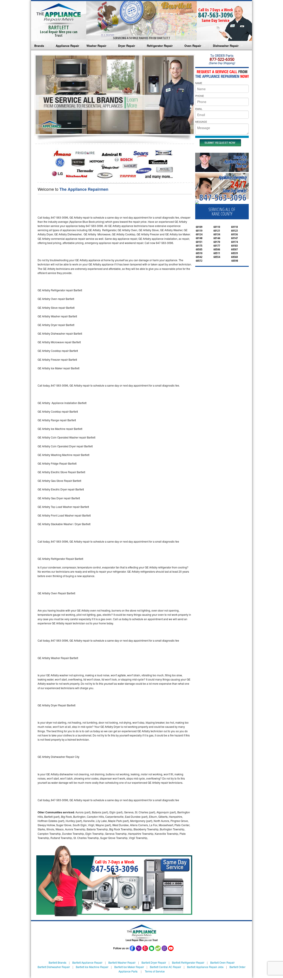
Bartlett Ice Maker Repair (129, 967)
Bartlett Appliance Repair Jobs (205, 967)
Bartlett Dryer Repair (154, 962)
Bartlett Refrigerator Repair (188, 962)
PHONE (199, 95)
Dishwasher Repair (226, 46)
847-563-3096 (215, 14)
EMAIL (198, 109)
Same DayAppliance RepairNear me (235, 161)
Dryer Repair (126, 46)
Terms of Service (155, 971)
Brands (39, 46)
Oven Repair (192, 46)
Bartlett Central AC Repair (165, 967)
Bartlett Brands (57, 962)
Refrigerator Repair (160, 46)
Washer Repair (96, 46)
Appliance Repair (67, 46)
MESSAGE (201, 121)
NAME (198, 83)
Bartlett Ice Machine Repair (92, 967)
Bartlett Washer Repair (122, 962)
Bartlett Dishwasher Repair (54, 967)
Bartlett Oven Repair (222, 962)
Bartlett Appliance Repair (87, 962)
